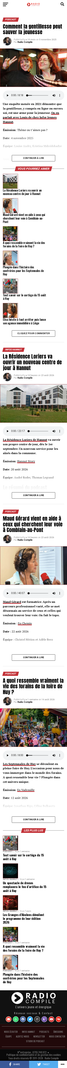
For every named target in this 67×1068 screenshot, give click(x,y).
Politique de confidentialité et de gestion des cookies (33, 1055)
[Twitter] (30, 1019)
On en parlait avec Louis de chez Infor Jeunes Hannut (31, 117)
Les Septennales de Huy (19, 764)
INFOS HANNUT (28, 1031)
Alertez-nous (22, 1036)
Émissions (58, 1031)
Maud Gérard (12, 602)
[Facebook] (23, 1019)
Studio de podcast (35, 1041)
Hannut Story (26, 461)
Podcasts (44, 1031)
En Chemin (25, 623)
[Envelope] (8, 1019)
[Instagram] (37, 1019)
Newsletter (39, 1036)
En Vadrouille (25, 790)
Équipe (9, 1036)
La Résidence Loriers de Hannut (25, 440)
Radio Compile (25, 42)
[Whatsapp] (16, 1019)
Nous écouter (11, 1031)
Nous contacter (57, 1036)
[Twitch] (44, 1019)
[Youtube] (51, 1019)
